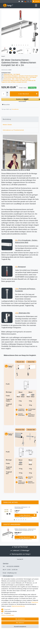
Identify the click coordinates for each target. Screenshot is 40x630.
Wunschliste (6, 104)
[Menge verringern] (7, 95)
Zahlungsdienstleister (10, 611)
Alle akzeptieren (20, 619)
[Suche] (28, 1)
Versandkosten (15, 109)
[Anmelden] (19, 1)
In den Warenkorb (23, 94)
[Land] (25, 1)
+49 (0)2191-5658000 (12, 566)
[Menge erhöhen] (7, 92)
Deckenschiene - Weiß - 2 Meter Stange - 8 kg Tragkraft (17, 78)
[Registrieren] (22, 1)
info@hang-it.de (12, 573)
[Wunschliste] (31, 1)
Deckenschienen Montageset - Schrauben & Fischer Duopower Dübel (20, 75)
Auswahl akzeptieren (20, 626)
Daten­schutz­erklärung (18, 606)
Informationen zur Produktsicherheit (13, 130)
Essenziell (7, 609)
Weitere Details (7, 124)
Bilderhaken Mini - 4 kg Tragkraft (12, 74)
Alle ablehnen (20, 622)
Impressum (34, 602)
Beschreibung (7, 119)
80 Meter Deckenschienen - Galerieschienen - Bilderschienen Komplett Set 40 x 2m (25, 529)
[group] (8, 534)
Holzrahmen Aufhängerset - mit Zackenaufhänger (22, 508)
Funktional (7, 613)
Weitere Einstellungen (7, 615)
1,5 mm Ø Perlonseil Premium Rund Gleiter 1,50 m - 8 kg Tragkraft (20, 77)
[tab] (20, 119)
